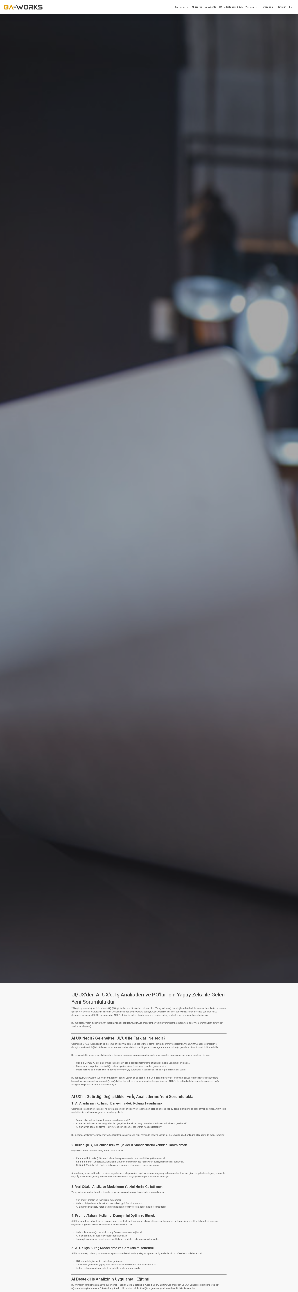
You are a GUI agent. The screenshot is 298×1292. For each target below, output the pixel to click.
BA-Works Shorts (149, 511)
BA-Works (127, 538)
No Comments (168, 538)
